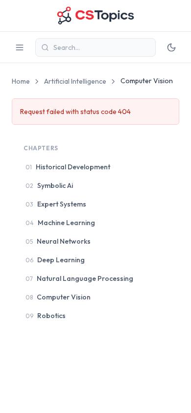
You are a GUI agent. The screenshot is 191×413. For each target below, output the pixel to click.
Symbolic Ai (49, 185)
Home (21, 81)
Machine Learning (60, 222)
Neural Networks (58, 241)
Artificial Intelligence (75, 81)
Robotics (45, 315)
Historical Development (67, 166)
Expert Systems (55, 204)
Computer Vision (58, 297)
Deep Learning (55, 259)
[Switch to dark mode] (171, 47)
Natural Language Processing (79, 278)
